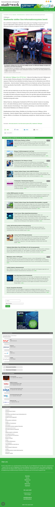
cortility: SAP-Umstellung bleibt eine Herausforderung (19, 225)
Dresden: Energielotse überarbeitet (14, 287)
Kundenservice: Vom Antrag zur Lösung (23, 160)
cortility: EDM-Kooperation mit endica (15, 193)
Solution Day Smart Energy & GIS (16, 388)
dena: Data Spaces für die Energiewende (23, 275)
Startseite (14, 14)
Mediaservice (27, 479)
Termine (27, 478)
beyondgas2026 (13, 376)
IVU (10, 339)
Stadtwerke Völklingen (37, 123)
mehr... (15, 146)
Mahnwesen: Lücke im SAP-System (14, 256)
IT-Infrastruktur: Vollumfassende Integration (24, 180)
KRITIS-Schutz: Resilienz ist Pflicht (22, 140)
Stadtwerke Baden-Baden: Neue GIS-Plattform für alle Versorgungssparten (23, 247)
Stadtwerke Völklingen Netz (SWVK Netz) (16, 77)
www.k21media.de (27, 499)
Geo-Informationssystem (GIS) (25, 123)
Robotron (12, 345)
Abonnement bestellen (11, 367)
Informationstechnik (21, 14)
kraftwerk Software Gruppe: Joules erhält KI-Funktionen (26, 171)
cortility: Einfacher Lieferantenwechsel (15, 267)
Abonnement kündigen (11, 369)
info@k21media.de (27, 497)
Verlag (27, 481)
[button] (27, 51)
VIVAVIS (11, 357)
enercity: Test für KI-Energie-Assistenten (23, 235)
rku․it (11, 351)
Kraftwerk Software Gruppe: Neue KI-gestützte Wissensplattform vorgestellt (30, 202)
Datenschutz (27, 483)
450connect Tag (13, 400)
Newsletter (27, 476)
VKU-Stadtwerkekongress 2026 (16, 394)
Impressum (27, 485)
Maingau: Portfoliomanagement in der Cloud (24, 151)
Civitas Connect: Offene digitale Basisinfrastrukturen (25, 213)
